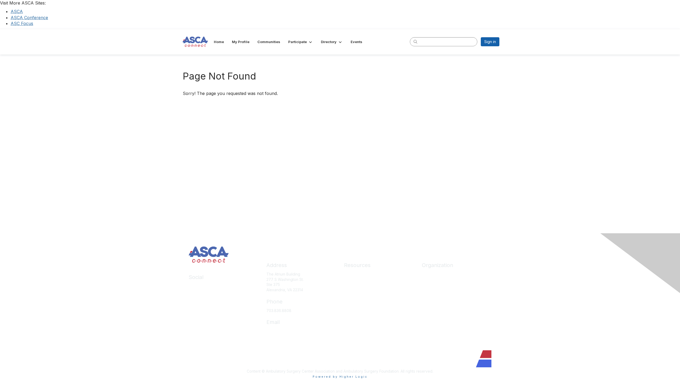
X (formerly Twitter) (206, 301)
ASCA (17, 11)
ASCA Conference (29, 17)
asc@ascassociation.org (287, 331)
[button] (300, 42)
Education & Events (360, 290)
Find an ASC (432, 290)
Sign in (490, 41)
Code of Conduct (359, 321)
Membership (355, 297)
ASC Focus (22, 23)
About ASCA (432, 274)
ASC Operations (358, 282)
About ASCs (354, 305)
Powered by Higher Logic (340, 376)
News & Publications (361, 313)
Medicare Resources (362, 274)
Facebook (198, 294)
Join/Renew (432, 282)
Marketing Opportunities (443, 305)
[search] (415, 41)
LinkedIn (196, 286)
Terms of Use (356, 337)
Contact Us (431, 313)
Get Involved (433, 297)
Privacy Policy (356, 329)
